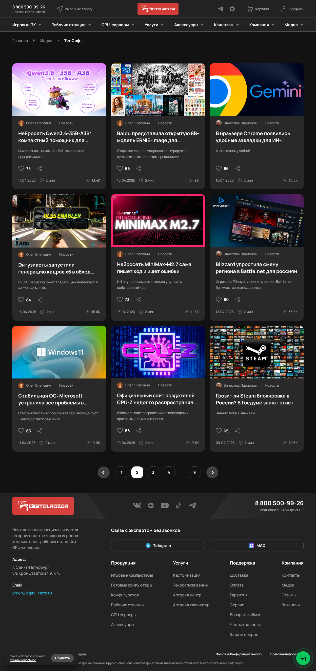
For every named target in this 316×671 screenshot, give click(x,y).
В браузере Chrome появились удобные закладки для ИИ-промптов (253, 137)
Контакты (291, 575)
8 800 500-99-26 (28, 7)
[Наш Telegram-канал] (192, 507)
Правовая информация (287, 654)
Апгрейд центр (187, 595)
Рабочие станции (127, 605)
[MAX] (232, 9)
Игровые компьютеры (132, 575)
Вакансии (291, 605)
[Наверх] (303, 641)
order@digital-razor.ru (32, 593)
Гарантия (239, 595)
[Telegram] (220, 9)
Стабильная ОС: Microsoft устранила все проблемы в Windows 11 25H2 (51, 399)
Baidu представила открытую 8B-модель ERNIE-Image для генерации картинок (158, 137)
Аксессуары (122, 624)
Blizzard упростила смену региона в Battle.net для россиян (256, 267)
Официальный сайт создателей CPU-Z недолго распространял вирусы (156, 399)
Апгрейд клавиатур (191, 605)
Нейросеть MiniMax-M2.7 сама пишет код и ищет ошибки (154, 267)
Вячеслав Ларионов (240, 123)
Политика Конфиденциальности (239, 654)
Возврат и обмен (245, 614)
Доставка (239, 575)
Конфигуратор (125, 595)
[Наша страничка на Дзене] (151, 507)
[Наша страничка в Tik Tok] (178, 507)
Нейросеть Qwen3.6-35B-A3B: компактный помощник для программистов (54, 137)
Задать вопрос (244, 634)
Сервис (237, 605)
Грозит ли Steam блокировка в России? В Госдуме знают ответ (255, 399)
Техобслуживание (190, 585)
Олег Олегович (38, 123)
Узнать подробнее (23, 660)
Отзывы (289, 595)
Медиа (288, 585)
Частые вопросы (245, 624)
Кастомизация (186, 575)
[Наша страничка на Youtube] (165, 507)
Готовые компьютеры (131, 585)
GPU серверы (123, 614)
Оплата (237, 585)
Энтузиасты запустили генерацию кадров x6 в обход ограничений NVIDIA (54, 268)
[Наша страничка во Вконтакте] (137, 507)
